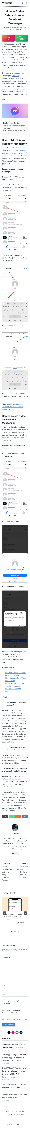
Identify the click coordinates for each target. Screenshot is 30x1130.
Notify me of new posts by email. (14, 1019)
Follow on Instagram (8, 38)
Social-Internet (16, 30)
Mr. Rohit (8, 27)
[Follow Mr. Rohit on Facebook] (13, 853)
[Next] (25, 913)
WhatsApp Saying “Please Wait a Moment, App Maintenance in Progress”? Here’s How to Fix (14, 1058)
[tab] (11, 931)
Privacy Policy (10, 1115)
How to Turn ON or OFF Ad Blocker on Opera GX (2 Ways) (22, 870)
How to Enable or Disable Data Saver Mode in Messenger (13, 407)
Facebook (15, 76)
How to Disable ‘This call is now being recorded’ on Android (7, 872)
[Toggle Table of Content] (24, 123)
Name (5, 985)
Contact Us (20, 1111)
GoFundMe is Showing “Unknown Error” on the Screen (13, 916)
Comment (7, 957)
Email (5, 994)
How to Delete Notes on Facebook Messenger (14, 132)
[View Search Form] (22, 3)
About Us (10, 1111)
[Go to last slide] (4, 913)
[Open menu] (26, 3)
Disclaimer (21, 1115)
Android (21, 150)
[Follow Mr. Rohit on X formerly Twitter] (17, 853)
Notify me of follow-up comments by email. (11, 1011)
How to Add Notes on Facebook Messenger (14, 127)
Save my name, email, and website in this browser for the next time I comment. (15, 1002)
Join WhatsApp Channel (22, 38)
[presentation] (15, 904)
